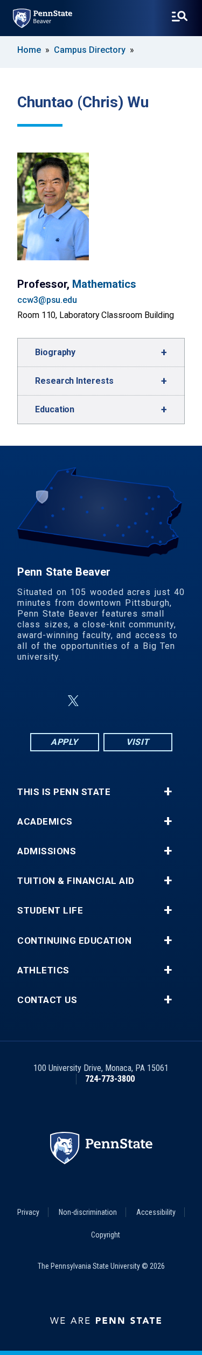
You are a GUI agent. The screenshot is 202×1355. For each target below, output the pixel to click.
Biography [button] (55, 352)
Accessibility (156, 1212)
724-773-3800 (110, 1079)
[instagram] (155, 701)
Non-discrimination (88, 1212)
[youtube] (127, 701)
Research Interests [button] (74, 381)
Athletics (43, 970)
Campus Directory (90, 50)
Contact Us (47, 1000)
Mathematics (104, 284)
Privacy (28, 1212)
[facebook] (47, 701)
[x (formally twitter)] (73, 701)
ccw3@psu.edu (47, 300)
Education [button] (54, 409)
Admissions (46, 851)
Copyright (105, 1234)
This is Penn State (63, 792)
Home (29, 50)
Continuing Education (74, 941)
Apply (64, 742)
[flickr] (99, 701)
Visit (137, 742)
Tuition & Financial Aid (76, 881)
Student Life (50, 910)
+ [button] (168, 791)
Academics (45, 822)
